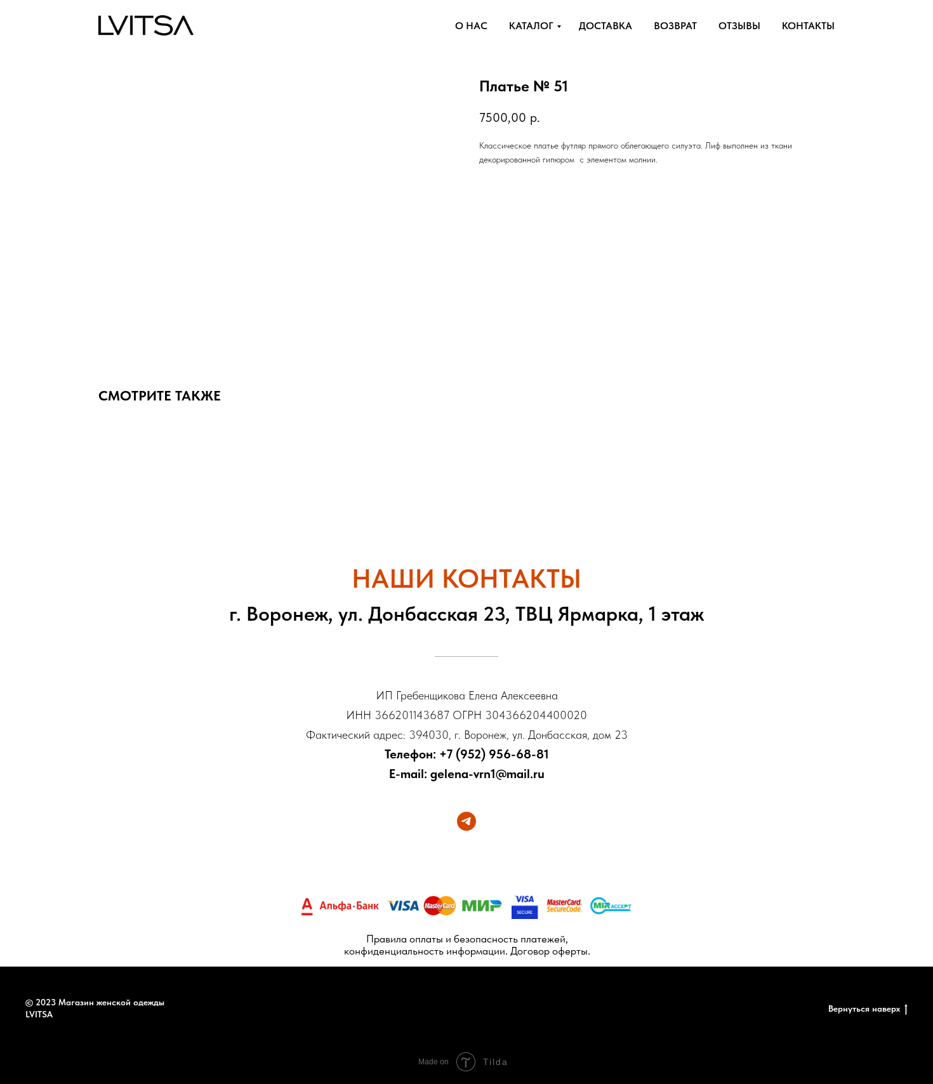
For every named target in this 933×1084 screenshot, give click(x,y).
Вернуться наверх (864, 1008)
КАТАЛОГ (531, 26)
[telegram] (466, 821)
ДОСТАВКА (605, 26)
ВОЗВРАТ (675, 26)
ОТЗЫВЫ (739, 26)
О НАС (471, 26)
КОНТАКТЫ (808, 26)
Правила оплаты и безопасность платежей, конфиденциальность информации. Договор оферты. (467, 944)
